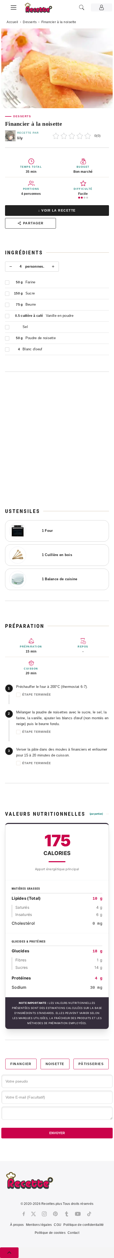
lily (20, 138)
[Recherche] (82, 7)
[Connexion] (101, 7)
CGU (57, 1225)
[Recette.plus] (41, 9)
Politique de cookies (50, 1233)
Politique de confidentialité (83, 1225)
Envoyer (57, 1133)
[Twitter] (33, 1214)
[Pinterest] (55, 1214)
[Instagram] (44, 1214)
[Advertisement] (57, 439)
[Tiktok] (89, 1214)
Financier (21, 1064)
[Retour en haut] (9, 1252)
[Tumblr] (66, 1214)
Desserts (30, 22)
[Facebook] (23, 1214)
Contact (73, 1233)
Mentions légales (39, 1225)
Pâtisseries (91, 1064)
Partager (33, 223)
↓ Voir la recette (57, 210)
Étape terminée (36, 694)
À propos (17, 1225)
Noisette (55, 1064)
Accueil (12, 22)
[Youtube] (78, 1214)
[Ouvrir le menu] (13, 6)
